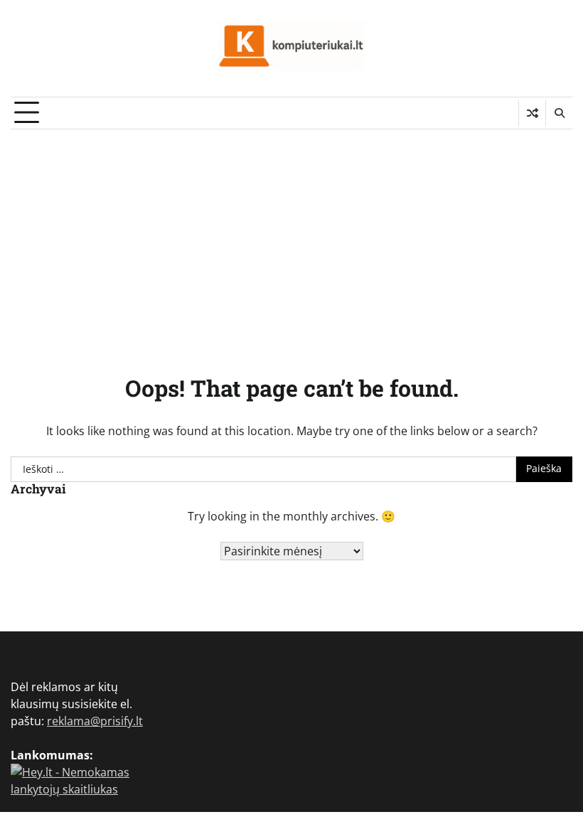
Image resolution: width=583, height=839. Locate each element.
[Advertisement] (291, 236)
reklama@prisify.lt (95, 721)
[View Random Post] (532, 113)
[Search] (558, 113)
